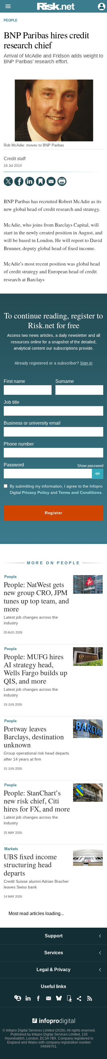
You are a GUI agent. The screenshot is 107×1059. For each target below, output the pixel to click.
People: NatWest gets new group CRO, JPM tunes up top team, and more (36, 596)
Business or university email (32, 423)
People (10, 20)
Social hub (79, 998)
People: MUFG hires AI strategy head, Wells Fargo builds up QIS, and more (35, 668)
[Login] (101, 6)
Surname (64, 381)
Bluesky (58, 998)
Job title (11, 402)
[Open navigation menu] (5, 6)
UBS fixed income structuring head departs (30, 864)
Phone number (19, 444)
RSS (89, 998)
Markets (11, 849)
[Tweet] (8, 181)
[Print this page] (61, 181)
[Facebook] (18, 181)
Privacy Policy (35, 492)
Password (14, 464)
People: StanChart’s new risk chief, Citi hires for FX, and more (37, 801)
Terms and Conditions (80, 492)
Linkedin (28, 998)
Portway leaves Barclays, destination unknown (34, 737)
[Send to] (51, 181)
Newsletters (48, 998)
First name (14, 381)
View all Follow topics (17, 998)
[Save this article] (40, 181)
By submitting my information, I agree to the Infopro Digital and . (56, 489)
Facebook (38, 998)
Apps (69, 998)
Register (53, 512)
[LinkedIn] (29, 181)
